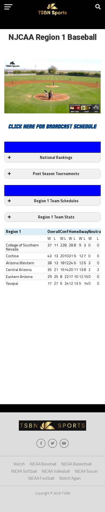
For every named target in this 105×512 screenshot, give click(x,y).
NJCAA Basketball (76, 464)
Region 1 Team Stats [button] (56, 217)
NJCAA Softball (24, 471)
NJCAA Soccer (86, 471)
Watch (19, 464)
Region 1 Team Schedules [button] (56, 201)
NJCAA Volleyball (56, 471)
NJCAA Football (41, 478)
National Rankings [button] (56, 158)
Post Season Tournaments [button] (56, 174)
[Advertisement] (52, 343)
